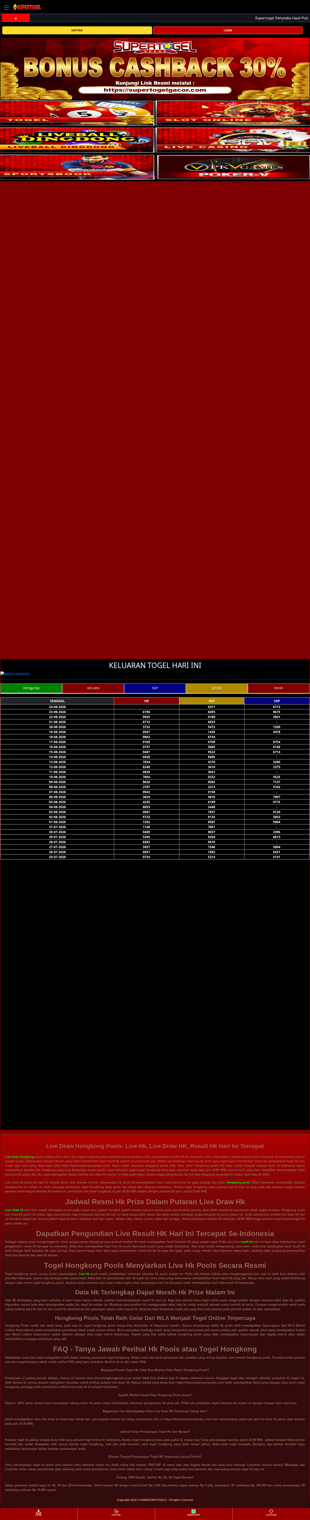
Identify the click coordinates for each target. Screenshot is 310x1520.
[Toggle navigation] (6, 7)
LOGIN (228, 30)
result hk (247, 1242)
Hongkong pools (238, 1182)
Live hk (84, 1274)
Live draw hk (14, 1210)
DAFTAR (77, 30)
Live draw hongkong (19, 1156)
